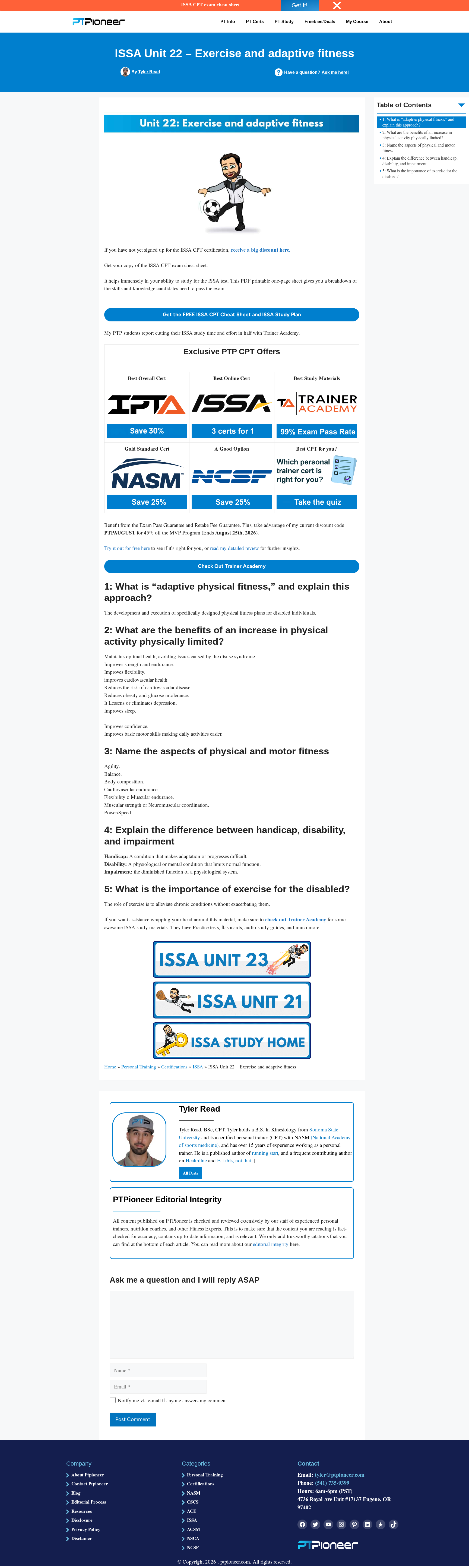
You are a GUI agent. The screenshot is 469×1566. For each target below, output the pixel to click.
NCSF (193, 1547)
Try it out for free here (127, 548)
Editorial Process (88, 1501)
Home (110, 1066)
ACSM (193, 1529)
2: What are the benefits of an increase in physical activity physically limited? (417, 135)
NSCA (193, 1538)
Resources (81, 1511)
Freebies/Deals (320, 21)
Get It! (299, 5)
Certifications (174, 1066)
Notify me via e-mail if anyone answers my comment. (173, 1400)
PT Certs (255, 21)
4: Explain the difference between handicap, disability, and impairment (420, 160)
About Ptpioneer (87, 1474)
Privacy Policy (85, 1529)
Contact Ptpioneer (89, 1483)
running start (265, 1152)
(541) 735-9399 (332, 1483)
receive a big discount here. (260, 249)
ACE (191, 1511)
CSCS (192, 1501)
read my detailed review (234, 548)
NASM (193, 1492)
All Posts (190, 1173)
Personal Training (138, 1066)
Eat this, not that (234, 1160)
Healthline (196, 1160)
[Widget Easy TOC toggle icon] (465, 100)
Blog (76, 1492)
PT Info (227, 21)
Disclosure (82, 1520)
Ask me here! (335, 72)
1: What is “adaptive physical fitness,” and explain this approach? (418, 122)
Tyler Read (149, 71)
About (385, 21)
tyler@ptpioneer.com (340, 1475)
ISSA (198, 1066)
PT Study (284, 21)
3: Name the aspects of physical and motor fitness (418, 147)
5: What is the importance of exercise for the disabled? (419, 173)
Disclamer (81, 1538)
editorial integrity (271, 1244)
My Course (357, 21)
